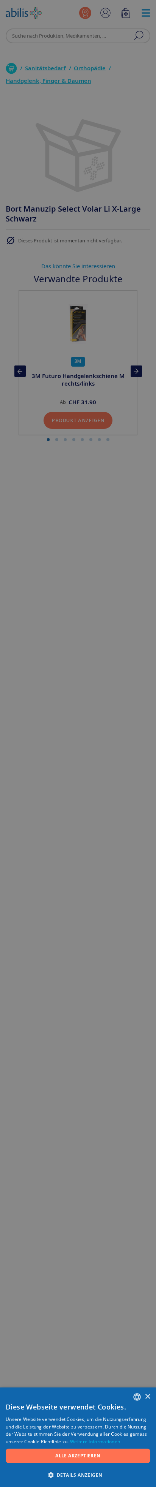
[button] (78, 1474)
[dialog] (78, 743)
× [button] (147, 1397)
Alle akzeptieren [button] (77, 1455)
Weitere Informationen (95, 1441)
